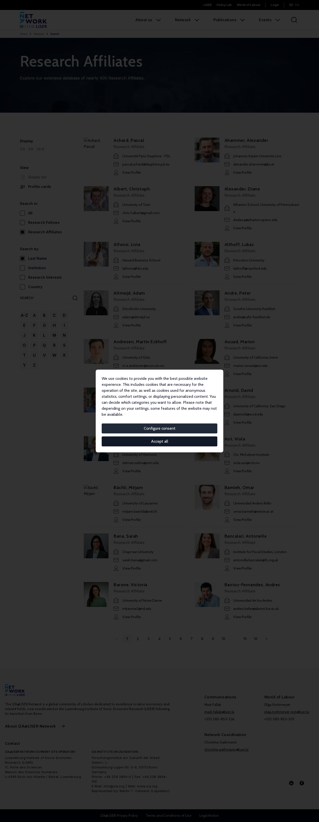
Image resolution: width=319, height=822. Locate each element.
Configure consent (159, 428)
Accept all (159, 441)
